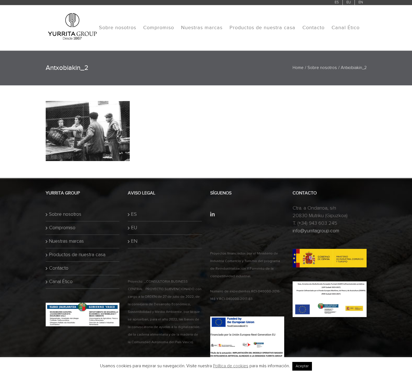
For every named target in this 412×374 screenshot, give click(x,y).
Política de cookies (230, 366)
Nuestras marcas (66, 241)
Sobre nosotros (65, 214)
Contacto (58, 268)
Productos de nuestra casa (77, 254)
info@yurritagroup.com (316, 230)
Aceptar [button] (302, 366)
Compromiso (62, 227)
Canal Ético (61, 281)
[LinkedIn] (212, 214)
